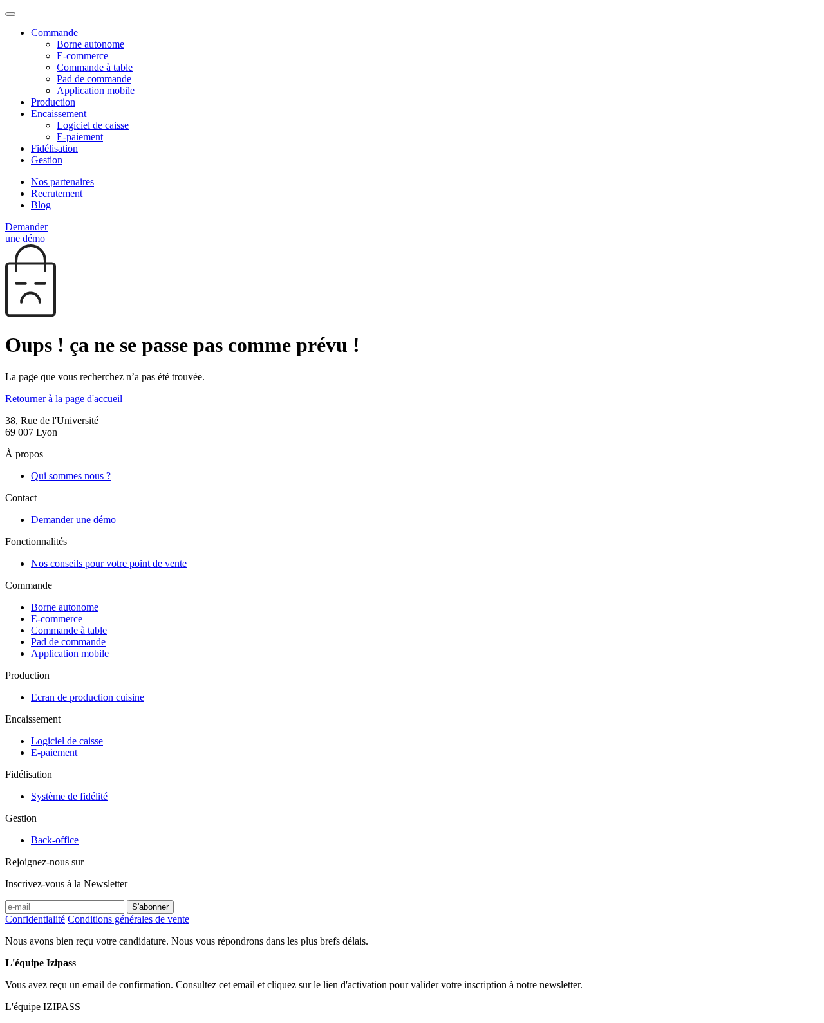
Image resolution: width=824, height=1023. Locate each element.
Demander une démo (26, 232)
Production (53, 102)
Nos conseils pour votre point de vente (109, 563)
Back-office (55, 839)
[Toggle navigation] (10, 14)
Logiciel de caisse (93, 125)
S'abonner (150, 907)
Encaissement (58, 113)
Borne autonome (90, 44)
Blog (41, 204)
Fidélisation (54, 148)
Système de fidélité (69, 796)
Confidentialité (35, 919)
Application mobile (96, 90)
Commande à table (95, 67)
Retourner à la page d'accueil (63, 398)
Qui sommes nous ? (71, 475)
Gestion (46, 159)
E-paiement (80, 136)
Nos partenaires (62, 181)
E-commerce (82, 55)
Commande (54, 32)
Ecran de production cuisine (87, 697)
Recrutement (56, 193)
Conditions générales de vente (128, 919)
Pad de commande (94, 78)
